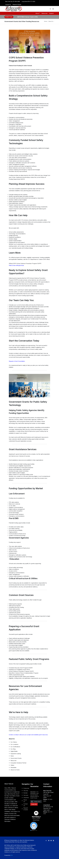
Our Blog (13, 749)
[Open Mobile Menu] (53, 8)
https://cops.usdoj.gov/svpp (16, 265)
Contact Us (8, 4)
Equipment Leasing (16, 753)
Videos (12, 765)
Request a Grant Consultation (17, 361)
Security (25, 790)
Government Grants (16, 758)
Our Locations (14, 744)
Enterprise (26, 788)
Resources (44, 13)
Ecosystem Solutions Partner (18, 763)
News (12, 756)
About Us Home (15, 770)
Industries (26, 797)
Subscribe (34, 804)
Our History (14, 742)
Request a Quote (25, 808)
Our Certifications (15, 746)
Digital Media (14, 751)
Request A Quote (17, 4)
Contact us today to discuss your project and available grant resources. (28, 734)
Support (51, 13)
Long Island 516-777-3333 (28, 1)
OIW (12, 855)
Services (25, 795)
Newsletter (13, 767)
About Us (51, 21)
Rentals (25, 793)
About (37, 13)
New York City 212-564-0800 (12, 1)
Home (45, 21)
